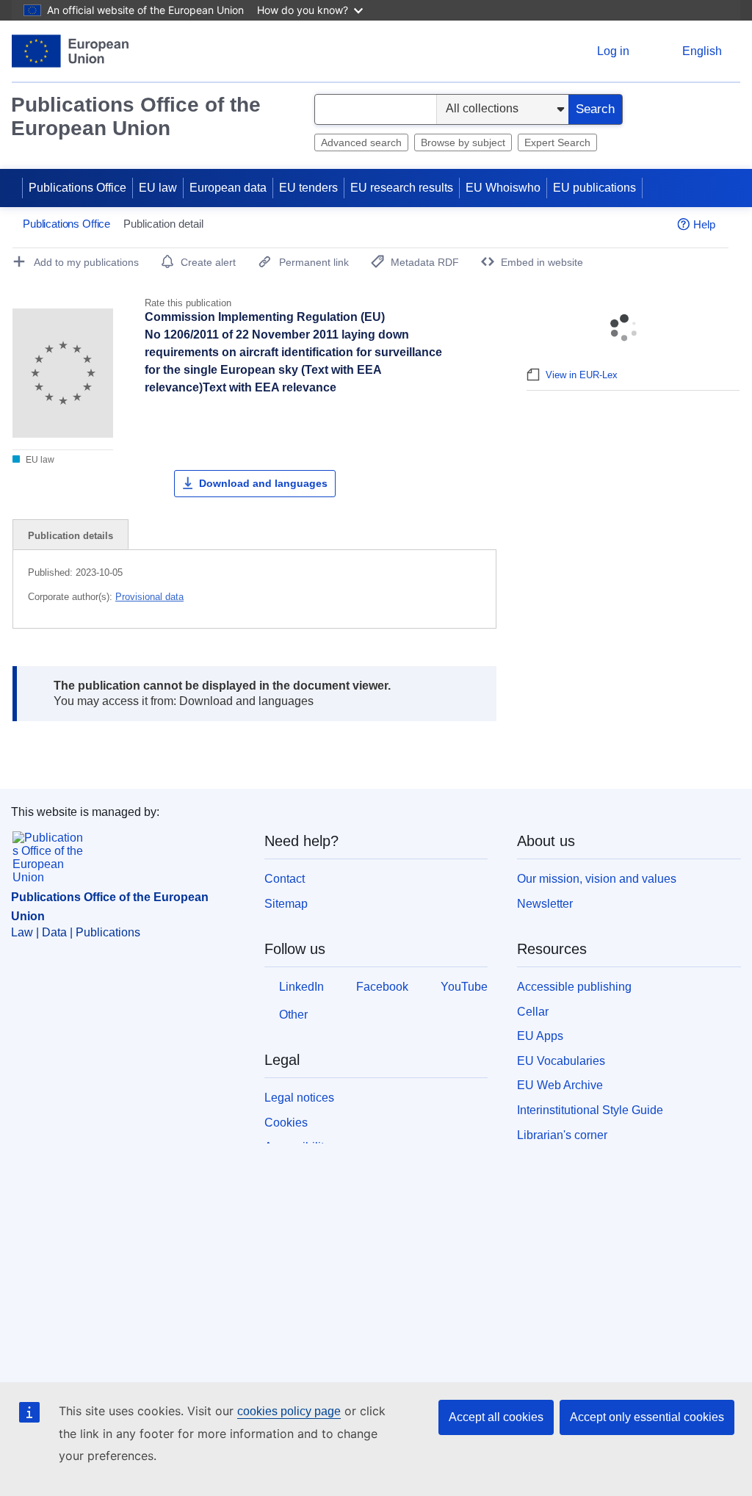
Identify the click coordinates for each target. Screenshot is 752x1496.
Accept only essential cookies (647, 1417)
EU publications (594, 187)
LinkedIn (301, 986)
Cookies (286, 1122)
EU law (158, 187)
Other (293, 1014)
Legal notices (299, 1097)
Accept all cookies (496, 1417)
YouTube (464, 986)
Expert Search (557, 142)
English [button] (702, 51)
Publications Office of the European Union (136, 116)
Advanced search (361, 142)
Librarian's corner (562, 1135)
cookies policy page (289, 1411)
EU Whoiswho (503, 187)
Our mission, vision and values (596, 878)
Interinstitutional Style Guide (590, 1110)
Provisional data (149, 596)
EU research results (401, 187)
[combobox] (375, 109)
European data (228, 187)
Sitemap (286, 903)
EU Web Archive (560, 1085)
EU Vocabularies (561, 1061)
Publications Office (77, 187)
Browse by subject (463, 142)
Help (704, 224)
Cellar (533, 1011)
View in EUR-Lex (582, 374)
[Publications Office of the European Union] (70, 51)
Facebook (382, 986)
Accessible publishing (574, 986)
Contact (284, 878)
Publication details (70, 535)
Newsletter (545, 903)
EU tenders (308, 187)
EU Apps (540, 1036)
